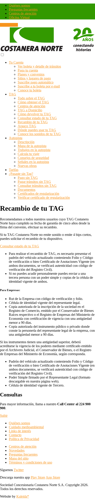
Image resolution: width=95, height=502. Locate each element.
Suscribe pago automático (35, 82)
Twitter (19, 470)
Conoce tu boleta (29, 90)
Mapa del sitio (18, 458)
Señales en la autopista (33, 162)
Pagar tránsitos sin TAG (34, 182)
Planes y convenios (31, 74)
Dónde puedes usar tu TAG (37, 130)
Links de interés (20, 431)
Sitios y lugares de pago (34, 78)
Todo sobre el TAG (31, 98)
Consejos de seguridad (33, 158)
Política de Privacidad (24, 439)
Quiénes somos (19, 5)
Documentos (26, 189)
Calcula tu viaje (28, 154)
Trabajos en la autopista (34, 150)
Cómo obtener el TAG (33, 102)
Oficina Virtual (19, 17)
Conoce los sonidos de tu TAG (39, 134)
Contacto (15, 435)
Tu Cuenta (16, 62)
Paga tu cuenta (28, 70)
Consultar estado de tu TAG (37, 118)
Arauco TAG (27, 126)
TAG (12, 94)
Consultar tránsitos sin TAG (37, 186)
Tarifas (13, 170)
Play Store (38, 477)
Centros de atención (22, 13)
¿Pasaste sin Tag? (21, 174)
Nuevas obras (27, 166)
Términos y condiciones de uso (30, 462)
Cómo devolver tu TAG (34, 114)
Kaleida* (22, 496)
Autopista (15, 138)
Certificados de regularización (38, 193)
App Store (53, 477)
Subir (4, 415)
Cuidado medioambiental (26, 427)
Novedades (17, 450)
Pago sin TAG (28, 178)
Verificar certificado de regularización (44, 197)
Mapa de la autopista (32, 146)
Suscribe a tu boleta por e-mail (39, 86)
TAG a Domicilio (30, 110)
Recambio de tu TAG (33, 122)
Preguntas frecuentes (23, 9)
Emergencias (9, 25)
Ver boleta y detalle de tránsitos (39, 66)
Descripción (26, 142)
